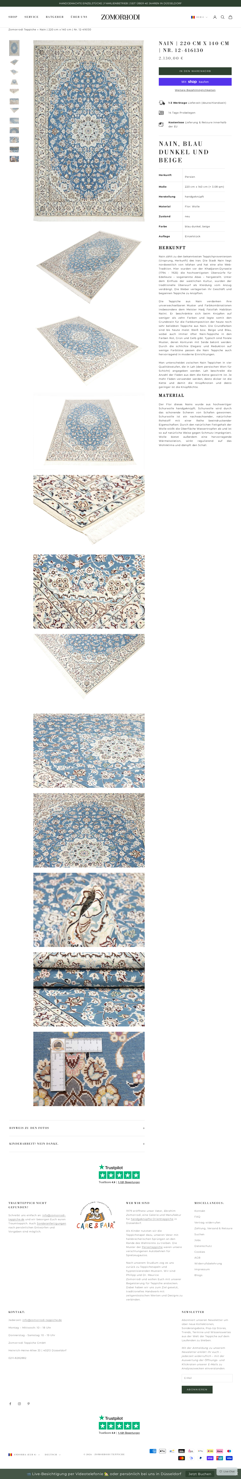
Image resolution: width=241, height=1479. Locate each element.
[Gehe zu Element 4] (14, 81)
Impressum (202, 1269)
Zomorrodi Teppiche (22, 29)
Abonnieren (197, 1389)
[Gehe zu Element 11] (14, 149)
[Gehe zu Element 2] (14, 62)
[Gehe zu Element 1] (14, 48)
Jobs (197, 1240)
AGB (197, 1257)
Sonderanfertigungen (51, 1223)
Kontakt (199, 1210)
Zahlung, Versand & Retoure (213, 1228)
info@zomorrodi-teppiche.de (42, 1320)
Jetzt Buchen (200, 1474)
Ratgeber (55, 17)
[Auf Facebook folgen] (10, 1404)
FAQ (197, 1216)
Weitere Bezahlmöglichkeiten (195, 90)
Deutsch (51, 1455)
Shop (12, 17)
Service (32, 17)
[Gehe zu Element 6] (14, 101)
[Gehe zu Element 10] (14, 139)
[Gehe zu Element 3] (14, 72)
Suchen (199, 1234)
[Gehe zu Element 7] (14, 111)
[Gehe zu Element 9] (14, 130)
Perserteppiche (152, 1247)
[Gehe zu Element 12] (14, 159)
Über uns (79, 17)
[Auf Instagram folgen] (19, 1404)
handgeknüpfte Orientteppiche (152, 1219)
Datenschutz (203, 1246)
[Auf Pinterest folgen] (28, 1404)
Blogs (198, 1275)
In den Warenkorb (195, 71)
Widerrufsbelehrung (208, 1263)
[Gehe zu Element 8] (14, 120)
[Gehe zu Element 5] (14, 91)
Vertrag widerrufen (207, 1222)
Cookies (199, 1251)
